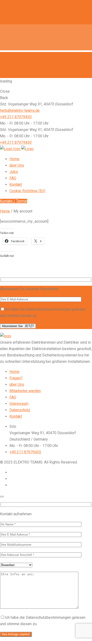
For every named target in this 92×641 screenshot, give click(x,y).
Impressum (18, 403)
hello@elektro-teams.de (20, 110)
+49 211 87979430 (16, 117)
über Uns (16, 384)
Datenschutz (19, 410)
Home (5, 211)
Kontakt (15, 416)
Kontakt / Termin (13, 201)
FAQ (12, 397)
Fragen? (16, 378)
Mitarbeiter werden (25, 391)
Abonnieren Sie (18, 326)
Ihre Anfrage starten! (16, 634)
